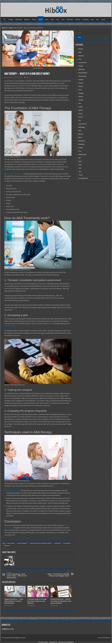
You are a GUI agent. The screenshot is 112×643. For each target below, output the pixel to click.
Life (80, 120)
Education (70, 19)
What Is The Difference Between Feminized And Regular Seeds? (58, 574)
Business (27, 19)
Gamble (81, 93)
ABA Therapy (11, 543)
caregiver (57, 543)
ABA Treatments (22, 543)
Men (80, 130)
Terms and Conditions (66, 642)
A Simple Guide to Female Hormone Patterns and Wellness (37, 601)
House (80, 113)
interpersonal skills (10, 326)
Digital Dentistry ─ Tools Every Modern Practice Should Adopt (13, 601)
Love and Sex (83, 124)
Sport (46, 19)
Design (81, 66)
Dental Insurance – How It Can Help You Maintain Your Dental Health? (61, 601)
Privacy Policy (43, 642)
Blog (80, 52)
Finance (81, 83)
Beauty (81, 49)
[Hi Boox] (56, 9)
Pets (92, 19)
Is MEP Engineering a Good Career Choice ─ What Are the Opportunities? (17, 575)
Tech (57, 19)
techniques (67, 543)
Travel (103, 19)
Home (4, 19)
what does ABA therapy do (14, 174)
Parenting (86, 19)
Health (41, 19)
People (11, 19)
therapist (7, 545)
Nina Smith (9, 77)
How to (81, 117)
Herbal (81, 110)
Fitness (81, 86)
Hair (80, 103)
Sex (80, 158)
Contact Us (53, 642)
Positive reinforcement (13, 490)
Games (34, 19)
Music (80, 137)
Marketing (82, 127)
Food (80, 90)
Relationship (82, 154)
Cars (63, 19)
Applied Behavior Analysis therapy (40, 543)
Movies (81, 134)
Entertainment (83, 73)
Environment (82, 76)
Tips (97, 19)
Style (52, 19)
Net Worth (18, 19)
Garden (81, 100)
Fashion (77, 19)
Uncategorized (83, 178)
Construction (83, 62)
